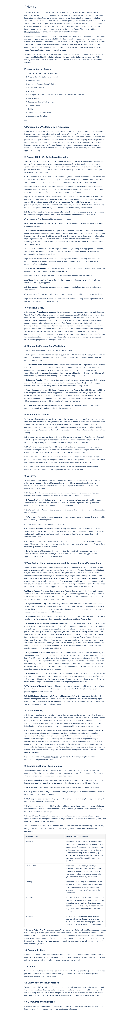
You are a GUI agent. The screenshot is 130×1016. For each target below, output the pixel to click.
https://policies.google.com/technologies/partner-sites (45, 340)
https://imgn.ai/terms (32, 32)
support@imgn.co (51, 467)
